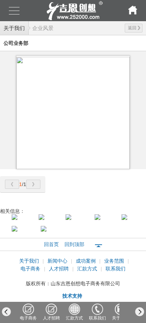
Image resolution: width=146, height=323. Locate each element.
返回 (132, 27)
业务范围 (114, 261)
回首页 (51, 244)
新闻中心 (58, 261)
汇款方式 (88, 268)
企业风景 (43, 28)
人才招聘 (59, 268)
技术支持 (72, 296)
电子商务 (31, 268)
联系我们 (115, 268)
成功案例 (86, 261)
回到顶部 (74, 244)
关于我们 (14, 28)
